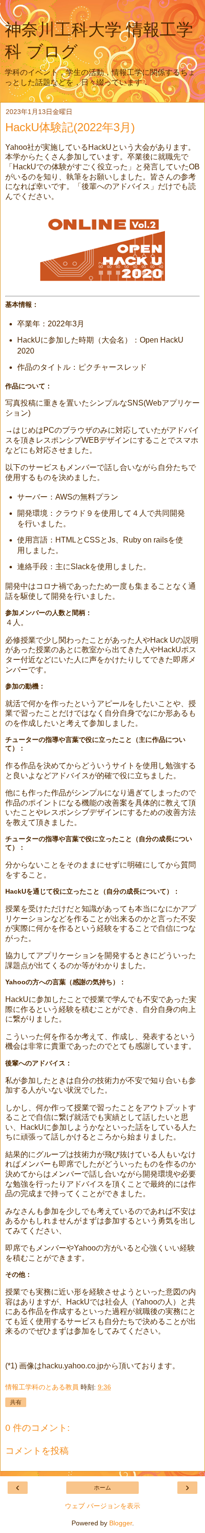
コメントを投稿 (37, 1451)
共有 (15, 1402)
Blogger (120, 1523)
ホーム (102, 1487)
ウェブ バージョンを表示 (102, 1506)
